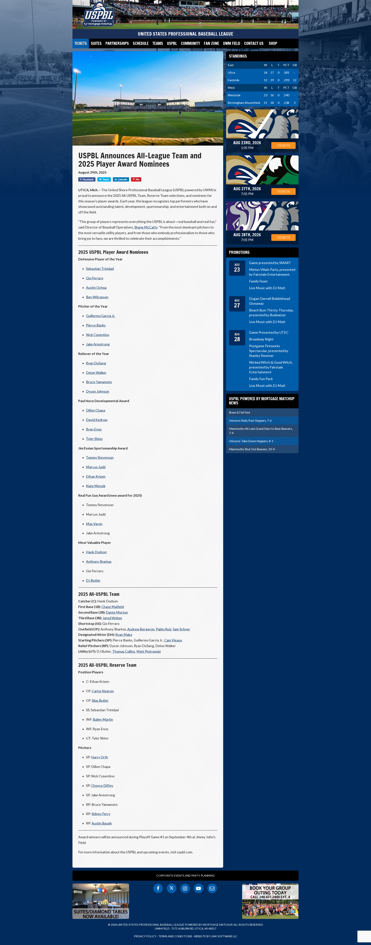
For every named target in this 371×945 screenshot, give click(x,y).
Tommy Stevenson (100, 457)
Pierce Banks (96, 325)
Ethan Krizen (96, 476)
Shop (273, 43)
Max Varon (94, 524)
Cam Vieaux (173, 640)
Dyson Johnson (97, 391)
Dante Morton (117, 612)
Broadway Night (261, 339)
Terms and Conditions (175, 936)
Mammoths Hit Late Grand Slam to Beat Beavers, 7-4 (261, 431)
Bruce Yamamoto (99, 382)
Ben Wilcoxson (97, 297)
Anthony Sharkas (98, 561)
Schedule (141, 43)
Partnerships (117, 43)
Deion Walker (96, 373)
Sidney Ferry (101, 814)
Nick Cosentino (97, 335)
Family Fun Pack (261, 379)
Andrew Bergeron (141, 629)
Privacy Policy (145, 936)
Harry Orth (99, 757)
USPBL (172, 43)
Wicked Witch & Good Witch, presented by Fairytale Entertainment (271, 367)
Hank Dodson (96, 552)
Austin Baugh (102, 823)
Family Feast (258, 281)
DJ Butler (93, 580)
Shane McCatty (145, 227)
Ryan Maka (123, 635)
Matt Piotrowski (148, 651)
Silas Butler (100, 701)
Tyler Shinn (94, 439)
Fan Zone (211, 43)
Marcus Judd (96, 467)
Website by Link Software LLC (215, 936)
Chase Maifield (112, 607)
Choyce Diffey (102, 786)
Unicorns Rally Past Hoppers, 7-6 (250, 420)
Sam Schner (181, 629)
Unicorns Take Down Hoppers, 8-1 (251, 441)
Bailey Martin (103, 719)
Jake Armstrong (98, 344)
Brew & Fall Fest (239, 412)
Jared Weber (112, 618)
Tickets (80, 43)
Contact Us (254, 43)
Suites (96, 43)
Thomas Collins (123, 651)
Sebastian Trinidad (100, 269)
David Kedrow (96, 420)
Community (190, 43)
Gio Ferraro (94, 278)
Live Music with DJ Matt (267, 288)
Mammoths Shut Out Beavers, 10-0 (252, 449)
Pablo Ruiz (163, 629)
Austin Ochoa (96, 288)
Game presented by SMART (270, 263)
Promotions (239, 252)
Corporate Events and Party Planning (185, 875)
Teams (157, 43)
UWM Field (231, 43)
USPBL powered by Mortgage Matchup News (261, 401)
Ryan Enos (94, 429)
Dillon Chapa (95, 410)
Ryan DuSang (96, 363)
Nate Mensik (96, 486)
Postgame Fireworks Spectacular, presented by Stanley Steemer (268, 351)
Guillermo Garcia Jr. (100, 316)
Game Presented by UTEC (268, 332)
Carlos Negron (103, 691)
